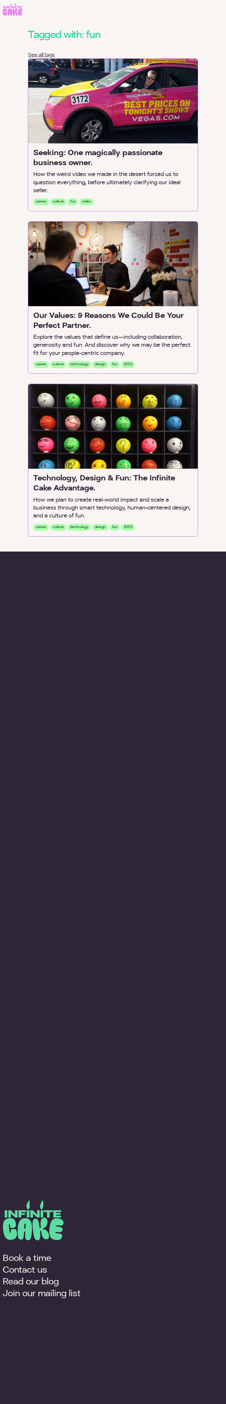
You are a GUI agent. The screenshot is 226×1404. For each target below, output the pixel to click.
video (86, 202)
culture (58, 202)
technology (79, 364)
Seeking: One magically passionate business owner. (97, 158)
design (100, 364)
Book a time (27, 1258)
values (41, 202)
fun (73, 202)
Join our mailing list (42, 1293)
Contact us (25, 1270)
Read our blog (31, 1282)
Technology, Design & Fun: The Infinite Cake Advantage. (104, 483)
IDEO (128, 364)
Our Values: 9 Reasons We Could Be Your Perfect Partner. (108, 321)
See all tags (41, 55)
